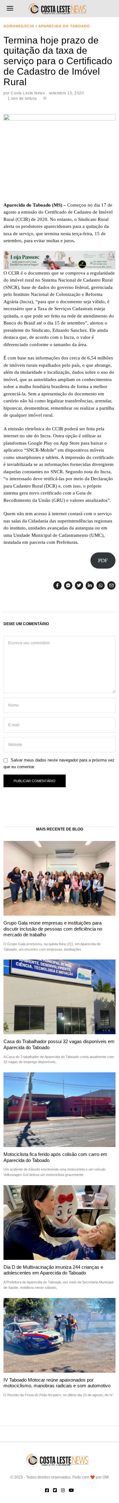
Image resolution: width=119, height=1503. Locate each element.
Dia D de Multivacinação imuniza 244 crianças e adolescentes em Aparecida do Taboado (53, 1269)
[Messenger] (68, 585)
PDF (103, 560)
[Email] (111, 585)
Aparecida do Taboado (64, 26)
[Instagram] (62, 1490)
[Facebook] (57, 585)
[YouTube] (71, 1490)
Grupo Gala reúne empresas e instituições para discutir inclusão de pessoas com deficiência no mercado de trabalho (52, 928)
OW (105, 1477)
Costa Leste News (28, 93)
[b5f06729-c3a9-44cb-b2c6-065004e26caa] (59, 259)
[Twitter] (79, 585)
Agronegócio (19, 26)
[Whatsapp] (100, 585)
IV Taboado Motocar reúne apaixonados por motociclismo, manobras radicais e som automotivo (56, 1382)
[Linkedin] (90, 585)
